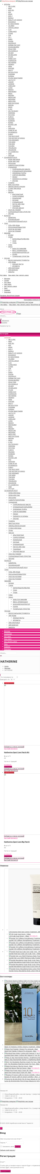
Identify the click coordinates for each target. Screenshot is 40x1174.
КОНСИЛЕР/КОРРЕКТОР (20, 252)
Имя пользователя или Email (11, 1139)
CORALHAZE (12, 31)
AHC (9, 12)
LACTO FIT (11, 80)
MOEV (10, 107)
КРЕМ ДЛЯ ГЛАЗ (13, 161)
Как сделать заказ (10, 286)
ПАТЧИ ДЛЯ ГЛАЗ (18, 204)
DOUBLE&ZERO (13, 47)
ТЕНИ (14, 241)
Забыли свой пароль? (7, 1150)
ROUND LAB (12, 124)
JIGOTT (10, 70)
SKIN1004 (11, 128)
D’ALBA (10, 41)
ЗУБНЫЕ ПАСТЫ (17, 264)
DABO (10, 39)
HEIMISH (11, 64)
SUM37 (10, 134)
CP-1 (9, 37)
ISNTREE (11, 68)
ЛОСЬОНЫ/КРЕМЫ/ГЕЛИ (17, 227)
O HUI (10, 109)
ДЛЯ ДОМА (12, 262)
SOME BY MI (12, 130)
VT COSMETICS (13, 152)
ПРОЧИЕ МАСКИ (18, 208)
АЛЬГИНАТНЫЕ (17, 194)
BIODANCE (12, 22)
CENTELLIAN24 (13, 28)
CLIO (9, 30)
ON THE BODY (13, 111)
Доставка (7, 282)
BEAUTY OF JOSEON (15, 20)
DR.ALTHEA (12, 49)
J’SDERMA (11, 74)
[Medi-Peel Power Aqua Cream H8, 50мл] (19, 1070)
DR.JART (11, 53)
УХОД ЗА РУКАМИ (14, 231)
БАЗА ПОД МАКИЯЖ (19, 249)
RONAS (10, 123)
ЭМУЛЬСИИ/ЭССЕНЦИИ (16, 187)
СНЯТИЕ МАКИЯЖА (19, 175)
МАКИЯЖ (7, 233)
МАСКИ (10, 192)
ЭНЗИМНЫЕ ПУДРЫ (19, 173)
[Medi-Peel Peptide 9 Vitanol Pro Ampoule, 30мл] (21, 1049)
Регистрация (5, 1171)
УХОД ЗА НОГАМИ (14, 229)
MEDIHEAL (11, 99)
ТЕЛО (6, 223)
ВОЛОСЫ (7, 216)
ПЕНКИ (14, 177)
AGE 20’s (11, 10)
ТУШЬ (14, 243)
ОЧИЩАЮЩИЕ (17, 202)
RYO (9, 126)
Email (2, 1162)
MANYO (11, 90)
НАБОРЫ (11, 272)
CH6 (9, 35)
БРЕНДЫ (7, 4)
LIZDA (10, 88)
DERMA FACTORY (14, 45)
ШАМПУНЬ (12, 218)
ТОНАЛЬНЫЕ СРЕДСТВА (20, 256)
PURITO (11, 117)
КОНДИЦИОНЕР (14, 219)
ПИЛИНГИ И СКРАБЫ (19, 179)
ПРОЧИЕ (11, 155)
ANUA (10, 14)
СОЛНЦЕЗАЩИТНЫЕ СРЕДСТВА (19, 212)
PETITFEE (11, 115)
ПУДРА (14, 254)
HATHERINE (12, 62)
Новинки (7, 290)
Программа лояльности (26, 300)
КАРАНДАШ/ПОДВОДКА (20, 239)
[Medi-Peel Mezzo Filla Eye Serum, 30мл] (19, 1066)
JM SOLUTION (13, 72)
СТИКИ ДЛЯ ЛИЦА (14, 188)
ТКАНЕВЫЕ (16, 206)
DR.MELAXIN (12, 55)
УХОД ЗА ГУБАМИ (14, 210)
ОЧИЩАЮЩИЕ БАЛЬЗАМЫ (21, 171)
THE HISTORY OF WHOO (16, 138)
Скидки (6, 280)
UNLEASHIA (12, 150)
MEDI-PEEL (12, 101)
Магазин (7, 279)
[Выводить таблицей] (0, 675)
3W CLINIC (11, 6)
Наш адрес (7, 284)
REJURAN (11, 119)
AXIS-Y (10, 16)
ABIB (10, 8)
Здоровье (7, 292)
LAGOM (10, 82)
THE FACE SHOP (13, 136)
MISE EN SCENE (13, 103)
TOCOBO (11, 146)
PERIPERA (11, 113)
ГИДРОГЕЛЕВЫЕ (18, 196)
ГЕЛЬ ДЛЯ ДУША (14, 225)
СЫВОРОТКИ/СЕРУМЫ (16, 165)
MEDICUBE (12, 97)
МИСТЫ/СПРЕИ (13, 185)
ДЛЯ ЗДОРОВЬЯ (13, 268)
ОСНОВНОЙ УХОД (10, 157)
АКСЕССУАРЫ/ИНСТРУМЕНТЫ (18, 260)
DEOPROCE (12, 43)
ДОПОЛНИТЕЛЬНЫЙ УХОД (17, 221)
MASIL (10, 93)
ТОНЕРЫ (11, 183)
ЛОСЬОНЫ (12, 163)
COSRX (10, 33)
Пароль (3, 1143)
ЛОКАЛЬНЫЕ (16, 198)
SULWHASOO (12, 132)
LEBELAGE (11, 86)
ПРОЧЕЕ (15, 181)
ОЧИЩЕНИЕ (12, 167)
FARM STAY (12, 59)
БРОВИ (10, 235)
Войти (17, 1146)
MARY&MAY (12, 92)
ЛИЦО (10, 247)
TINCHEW (11, 144)
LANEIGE (11, 84)
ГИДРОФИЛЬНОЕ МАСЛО (21, 169)
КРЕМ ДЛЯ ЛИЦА (14, 159)
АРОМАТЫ (16, 266)
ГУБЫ (10, 245)
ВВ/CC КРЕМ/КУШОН (19, 250)
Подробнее (8, 767)
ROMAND (11, 121)
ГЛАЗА (10, 237)
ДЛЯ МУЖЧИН (13, 270)
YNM (9, 154)
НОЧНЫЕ (15, 200)
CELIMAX (11, 26)
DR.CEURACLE (13, 51)
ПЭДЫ (10, 190)
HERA (10, 66)
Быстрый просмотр (11, 749)
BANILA (10, 18)
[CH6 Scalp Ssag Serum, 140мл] (20, 934)
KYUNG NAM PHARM (15, 78)
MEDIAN (11, 95)
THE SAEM (11, 142)
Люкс (6, 288)
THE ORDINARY (13, 140)
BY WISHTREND (13, 24)
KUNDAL (11, 76)
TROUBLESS (12, 148)
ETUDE (10, 57)
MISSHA (11, 105)
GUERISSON (12, 61)
